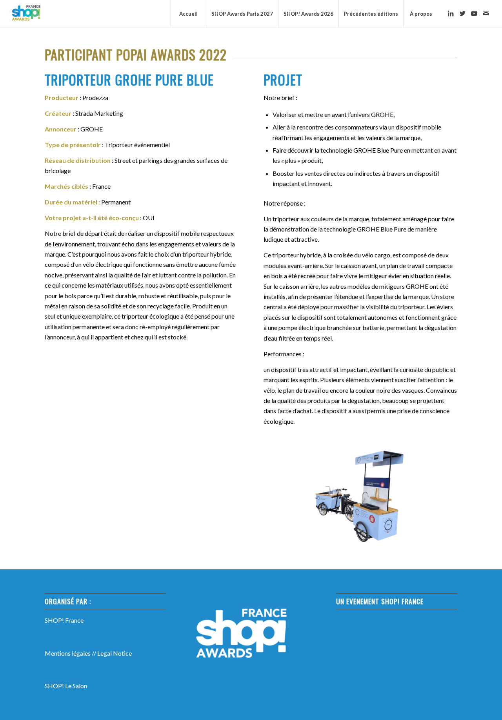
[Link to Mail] (486, 13)
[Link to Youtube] (474, 13)
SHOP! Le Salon (66, 685)
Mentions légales (68, 653)
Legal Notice (114, 653)
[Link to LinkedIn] (451, 13)
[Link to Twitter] (462, 13)
